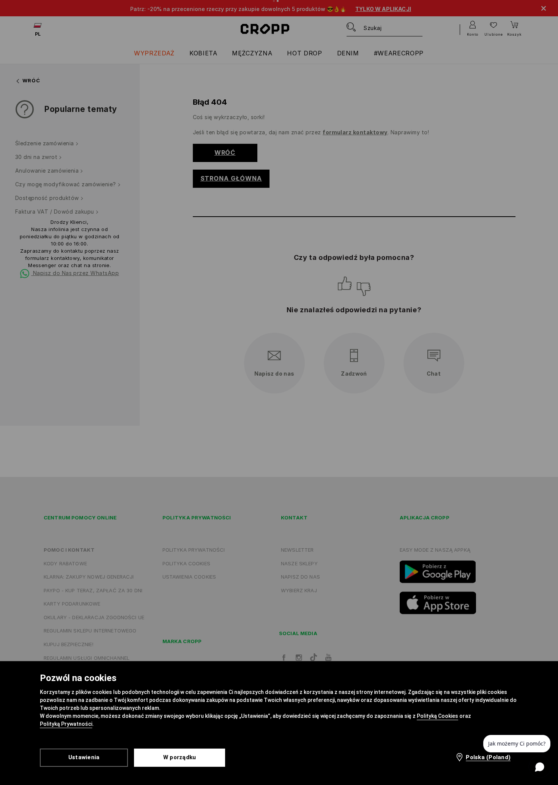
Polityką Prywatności (66, 724)
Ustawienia (84, 757)
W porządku (179, 757)
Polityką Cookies (437, 716)
